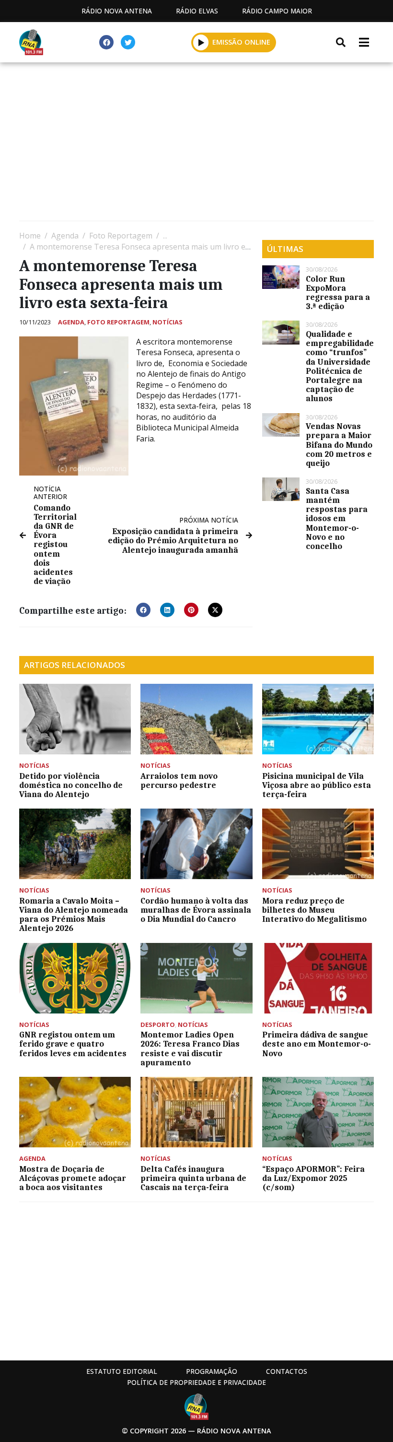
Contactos (286, 1371)
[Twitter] (128, 42)
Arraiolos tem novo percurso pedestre (179, 780)
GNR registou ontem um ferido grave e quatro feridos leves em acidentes (73, 1044)
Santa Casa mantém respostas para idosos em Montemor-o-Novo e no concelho (337, 518)
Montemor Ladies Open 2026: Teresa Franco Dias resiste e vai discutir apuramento (190, 1048)
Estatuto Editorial (121, 1371)
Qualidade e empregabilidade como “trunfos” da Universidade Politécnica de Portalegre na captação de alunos (340, 366)
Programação (211, 1371)
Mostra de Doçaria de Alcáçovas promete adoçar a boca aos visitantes (72, 1178)
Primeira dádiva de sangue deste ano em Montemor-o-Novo (316, 1044)
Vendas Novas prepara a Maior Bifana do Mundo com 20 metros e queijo (339, 444)
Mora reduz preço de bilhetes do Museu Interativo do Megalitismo (314, 910)
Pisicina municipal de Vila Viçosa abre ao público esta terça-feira (316, 785)
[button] (201, 42)
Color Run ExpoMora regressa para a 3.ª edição (338, 292)
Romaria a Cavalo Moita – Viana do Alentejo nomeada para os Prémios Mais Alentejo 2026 (73, 914)
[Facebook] (106, 42)
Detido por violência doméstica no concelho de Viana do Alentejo (71, 785)
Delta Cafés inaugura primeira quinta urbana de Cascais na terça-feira (193, 1178)
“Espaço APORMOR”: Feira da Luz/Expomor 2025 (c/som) (313, 1178)
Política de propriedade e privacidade (196, 1382)
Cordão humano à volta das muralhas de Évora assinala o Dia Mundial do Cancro (195, 910)
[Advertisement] (196, 144)
